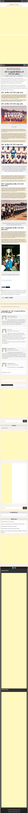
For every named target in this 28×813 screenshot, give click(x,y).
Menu (3, 1)
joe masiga (23, 291)
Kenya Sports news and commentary (13, 69)
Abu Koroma (8, 290)
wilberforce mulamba (15, 294)
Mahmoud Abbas (11, 293)
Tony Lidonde (7, 294)
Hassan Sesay (11, 291)
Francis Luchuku (22, 290)
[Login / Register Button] (24, 65)
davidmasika (10, 348)
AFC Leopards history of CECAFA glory (14, 73)
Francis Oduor (4, 291)
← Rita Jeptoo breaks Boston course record (9, 306)
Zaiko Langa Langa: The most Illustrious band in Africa (13, 524)
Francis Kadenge (15, 290)
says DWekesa (20, 367)
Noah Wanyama (19, 293)
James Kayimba (17, 291)
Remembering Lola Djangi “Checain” (9, 526)
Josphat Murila (4, 293)
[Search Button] (26, 65)
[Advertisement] (14, 21)
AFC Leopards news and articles (14, 68)
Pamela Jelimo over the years (7, 521)
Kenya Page (14, 4)
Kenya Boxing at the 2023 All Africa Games (10, 528)
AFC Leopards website (7, 280)
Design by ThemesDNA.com (14, 811)
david (8, 329)
